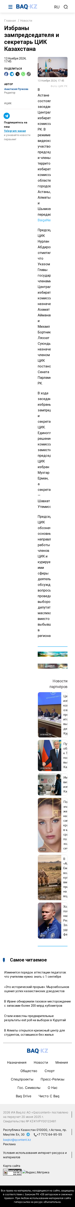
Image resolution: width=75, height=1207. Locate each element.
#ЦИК (7, 103)
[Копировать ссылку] (29, 74)
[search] (66, 7)
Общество (28, 1071)
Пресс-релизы (52, 1079)
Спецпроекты (22, 1079)
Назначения (16, 1062)
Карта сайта (11, 1165)
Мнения (61, 1062)
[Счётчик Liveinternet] (12, 1172)
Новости (26, 20)
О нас (53, 1088)
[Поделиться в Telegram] (12, 74)
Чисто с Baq (49, 1096)
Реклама (9, 1144)
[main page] (33, 6)
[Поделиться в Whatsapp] (23, 74)
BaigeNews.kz (49, 220)
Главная (10, 20)
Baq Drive (23, 1096)
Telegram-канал (15, 130)
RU (57, 7)
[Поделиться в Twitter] (17, 74)
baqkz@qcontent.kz (17, 1139)
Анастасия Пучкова (16, 89)
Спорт (50, 1071)
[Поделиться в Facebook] (6, 74)
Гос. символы (29, 1088)
